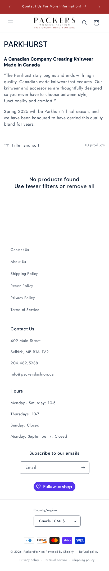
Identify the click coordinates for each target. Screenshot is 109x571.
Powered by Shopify (60, 551)
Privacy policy (29, 560)
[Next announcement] (99, 7)
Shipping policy (83, 560)
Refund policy (88, 551)
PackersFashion (34, 551)
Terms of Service (25, 309)
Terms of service (55, 560)
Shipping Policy (24, 273)
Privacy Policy (23, 297)
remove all (80, 186)
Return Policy (22, 285)
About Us (18, 261)
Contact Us (20, 249)
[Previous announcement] (10, 7)
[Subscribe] (83, 467)
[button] (10, 23)
